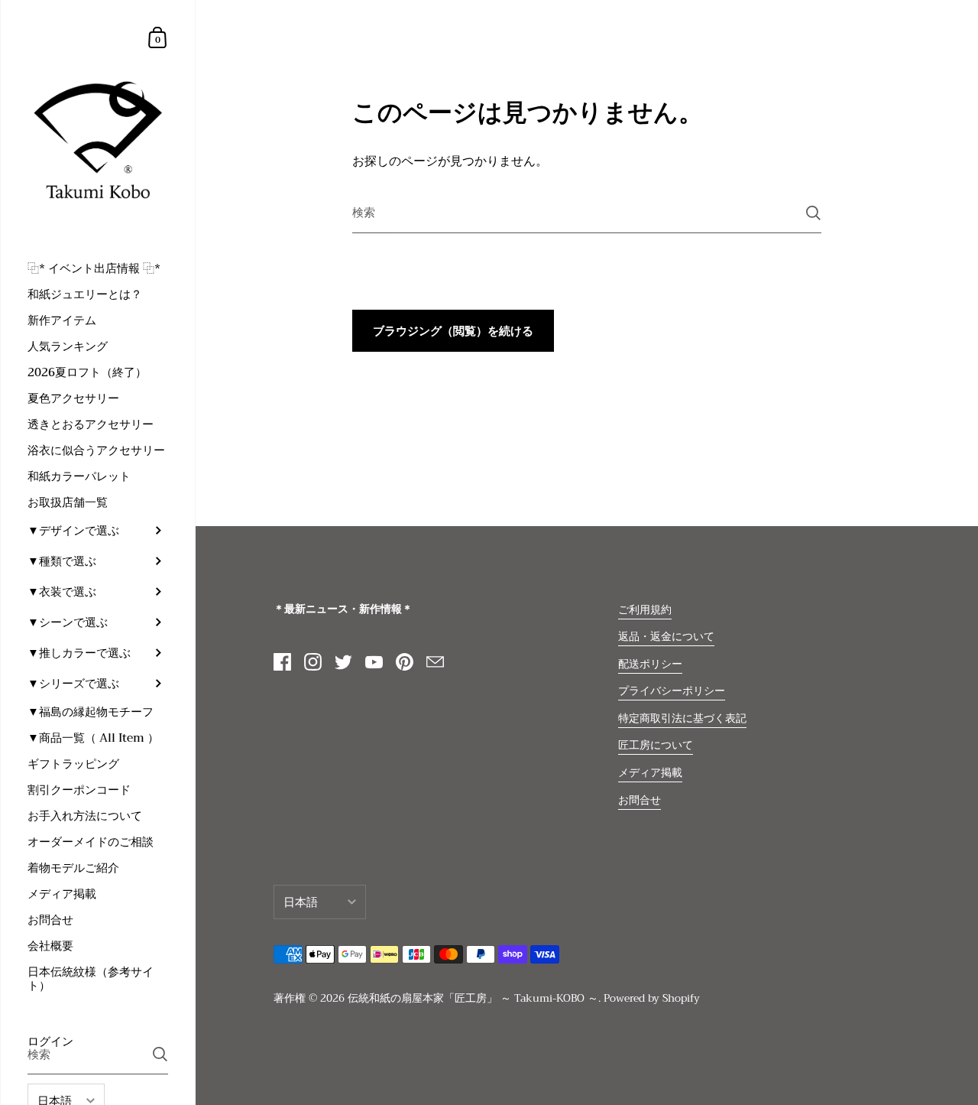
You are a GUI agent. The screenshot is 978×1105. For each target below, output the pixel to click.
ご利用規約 (645, 610)
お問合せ (639, 800)
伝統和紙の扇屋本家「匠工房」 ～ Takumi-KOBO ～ (473, 998)
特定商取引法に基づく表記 (682, 718)
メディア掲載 (650, 773)
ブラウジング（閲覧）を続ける (453, 331)
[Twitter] (343, 662)
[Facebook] (282, 662)
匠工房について (655, 745)
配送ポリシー (650, 664)
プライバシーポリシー (671, 691)
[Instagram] (312, 662)
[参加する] (160, 1054)
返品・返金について (666, 636)
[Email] (434, 662)
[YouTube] (373, 662)
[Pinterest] (404, 662)
